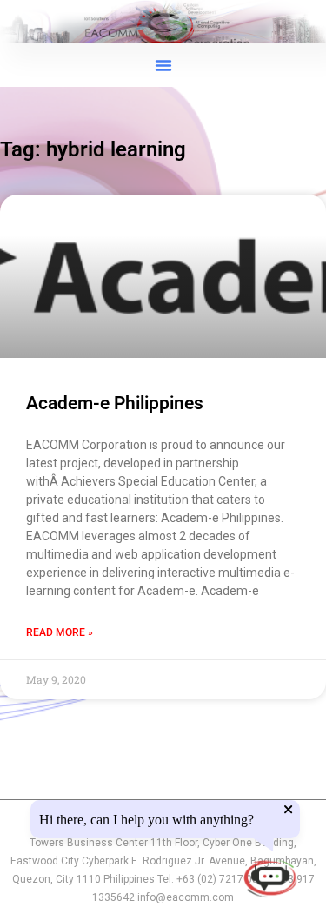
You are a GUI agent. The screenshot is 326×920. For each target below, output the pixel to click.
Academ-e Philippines (114, 403)
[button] (163, 65)
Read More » (59, 632)
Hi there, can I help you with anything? (146, 820)
